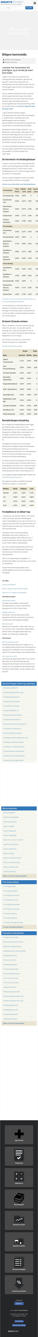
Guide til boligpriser (9, 831)
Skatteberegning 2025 (10, 1010)
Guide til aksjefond (9, 813)
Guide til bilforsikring (10, 822)
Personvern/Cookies (19, 1325)
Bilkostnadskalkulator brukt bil (13, 942)
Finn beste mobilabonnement (13, 922)
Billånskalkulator (7, 624)
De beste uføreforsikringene (12, 733)
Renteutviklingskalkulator (10, 642)
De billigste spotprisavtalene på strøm (15, 738)
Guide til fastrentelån (9, 585)
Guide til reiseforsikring (10, 867)
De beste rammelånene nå (12, 728)
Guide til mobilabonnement (12, 858)
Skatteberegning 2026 (10, 1005)
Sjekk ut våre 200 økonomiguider (15, 876)
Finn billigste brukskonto (11, 895)
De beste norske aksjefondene (13, 760)
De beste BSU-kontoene (11, 706)
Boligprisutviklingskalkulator (12, 946)
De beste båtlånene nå (10, 710)
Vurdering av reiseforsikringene (13, 742)
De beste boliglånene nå (11, 697)
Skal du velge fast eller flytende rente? (15, 589)
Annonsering (19, 1321)
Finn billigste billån (9, 886)
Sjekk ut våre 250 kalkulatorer (13, 1023)
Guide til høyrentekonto (11, 844)
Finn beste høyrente (10, 913)
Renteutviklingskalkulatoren (12, 477)
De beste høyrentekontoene (12, 715)
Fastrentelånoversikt (8, 601)
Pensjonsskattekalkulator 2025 (13, 1001)
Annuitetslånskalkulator (11, 937)
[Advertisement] (19, 31)
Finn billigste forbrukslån (11, 909)
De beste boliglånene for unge (13, 692)
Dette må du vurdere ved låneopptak (14, 593)
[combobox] (15, 7)
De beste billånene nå (10, 688)
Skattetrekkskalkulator (10, 1014)
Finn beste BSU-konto (10, 900)
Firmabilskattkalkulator (10, 969)
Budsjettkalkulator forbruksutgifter (14, 951)
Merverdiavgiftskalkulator (11, 992)
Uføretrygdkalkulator (10, 1019)
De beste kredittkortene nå (12, 719)
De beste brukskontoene (11, 701)
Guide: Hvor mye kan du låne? (13, 840)
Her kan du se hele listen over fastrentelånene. (19, 184)
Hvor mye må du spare (11, 982)
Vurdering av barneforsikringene (13, 747)
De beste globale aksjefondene (13, 751)
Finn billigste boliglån (10, 891)
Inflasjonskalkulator (9, 987)
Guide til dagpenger (9, 835)
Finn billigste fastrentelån (11, 904)
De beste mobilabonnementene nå (14, 724)
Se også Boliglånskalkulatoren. (12, 346)
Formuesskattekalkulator (11, 973)
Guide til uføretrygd (9, 871)
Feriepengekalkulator (10, 964)
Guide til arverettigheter (11, 817)
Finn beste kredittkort (10, 918)
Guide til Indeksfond (9, 849)
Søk (30, 8)
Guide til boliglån (8, 826)
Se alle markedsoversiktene (13, 927)
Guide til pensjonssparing (11, 862)
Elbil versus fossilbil (9, 960)
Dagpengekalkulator (10, 955)
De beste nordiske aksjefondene (14, 756)
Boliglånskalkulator (8, 612)
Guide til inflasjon (8, 853)
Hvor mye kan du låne (9, 656)
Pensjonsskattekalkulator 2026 (13, 996)
